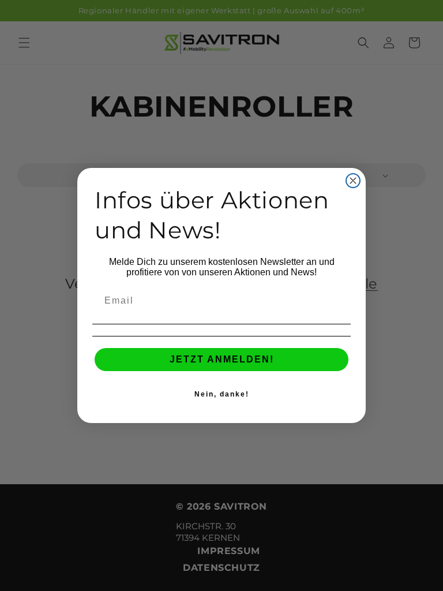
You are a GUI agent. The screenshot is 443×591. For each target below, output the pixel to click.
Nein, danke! (221, 394)
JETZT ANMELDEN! (222, 359)
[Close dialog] (353, 181)
